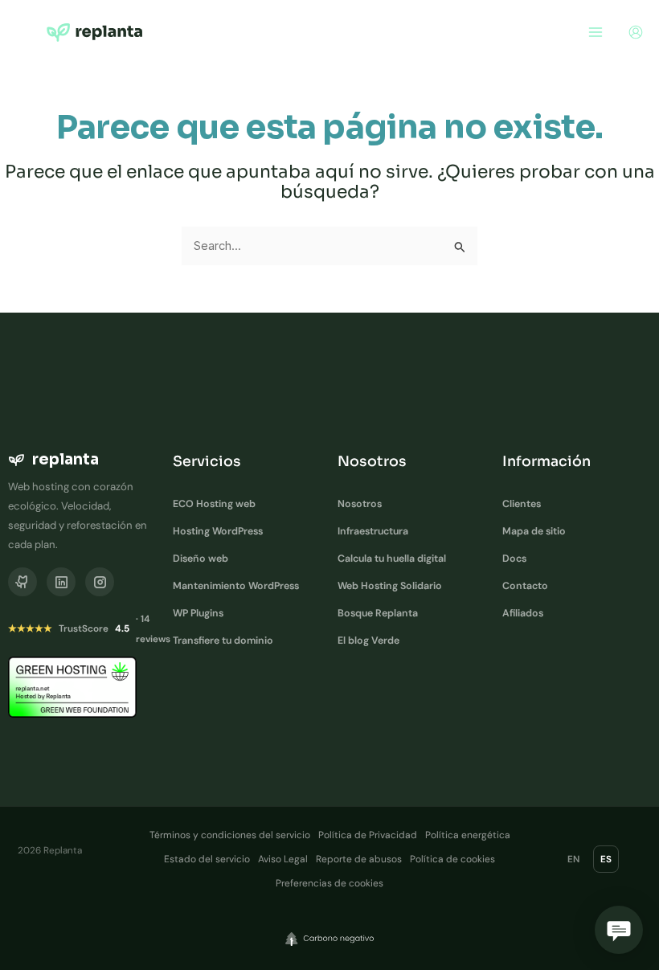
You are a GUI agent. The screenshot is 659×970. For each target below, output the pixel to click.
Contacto (525, 585)
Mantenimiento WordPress (236, 585)
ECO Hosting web (214, 503)
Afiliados (522, 613)
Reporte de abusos (359, 859)
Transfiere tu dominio (223, 640)
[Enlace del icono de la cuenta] (635, 32)
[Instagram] (99, 581)
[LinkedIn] (61, 581)
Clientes (521, 503)
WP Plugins (198, 613)
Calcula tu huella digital (392, 558)
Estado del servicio (207, 859)
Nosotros (360, 503)
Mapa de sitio (534, 531)
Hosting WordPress (218, 531)
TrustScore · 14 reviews (89, 628)
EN (573, 859)
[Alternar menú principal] (595, 32)
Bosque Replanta (378, 613)
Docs (514, 558)
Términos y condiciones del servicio (229, 835)
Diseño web (200, 558)
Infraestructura (373, 531)
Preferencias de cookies (329, 883)
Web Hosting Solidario (390, 585)
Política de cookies (452, 859)
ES (606, 859)
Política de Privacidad (367, 835)
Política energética (467, 835)
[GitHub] (22, 581)
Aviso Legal (283, 859)
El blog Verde (368, 640)
